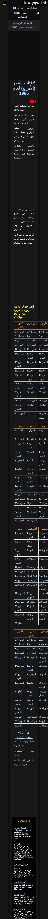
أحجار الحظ (19, 894)
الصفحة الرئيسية (22, 23)
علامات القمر (26, 27)
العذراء (32, 340)
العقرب (33, 349)
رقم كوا (17, 844)
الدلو (32, 370)
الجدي (33, 362)
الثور (32, 392)
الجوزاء (20, 331)
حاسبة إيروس (20, 827)
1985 (14, 27)
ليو (30, 336)
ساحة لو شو (19, 909)
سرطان (32, 331)
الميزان (32, 345)
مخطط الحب (20, 882)
